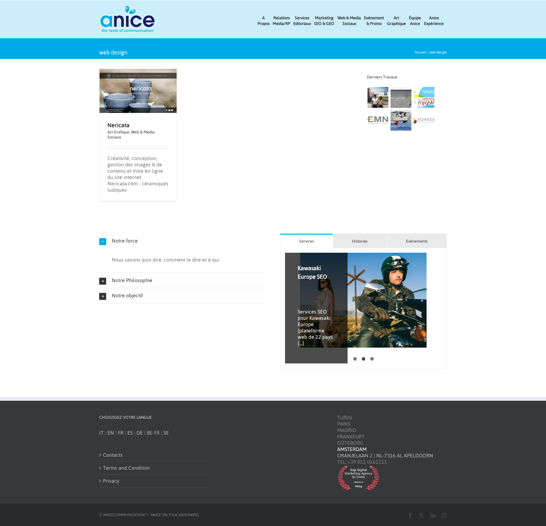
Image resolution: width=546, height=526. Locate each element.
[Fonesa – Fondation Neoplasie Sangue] (424, 120)
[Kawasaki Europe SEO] (363, 300)
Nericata (118, 125)
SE (166, 433)
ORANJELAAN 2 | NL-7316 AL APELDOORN (385, 455)
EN (110, 433)
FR (121, 433)
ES (130, 433)
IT (101, 433)
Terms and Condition (126, 468)
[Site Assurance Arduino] (401, 120)
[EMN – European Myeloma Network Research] (378, 120)
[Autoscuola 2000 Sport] (401, 97)
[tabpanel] (363, 308)
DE (139, 433)
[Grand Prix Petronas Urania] (378, 97)
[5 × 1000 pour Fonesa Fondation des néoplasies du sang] (424, 97)
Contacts (113, 455)
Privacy (111, 481)
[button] (182, 240)
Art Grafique (118, 132)
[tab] (306, 241)
